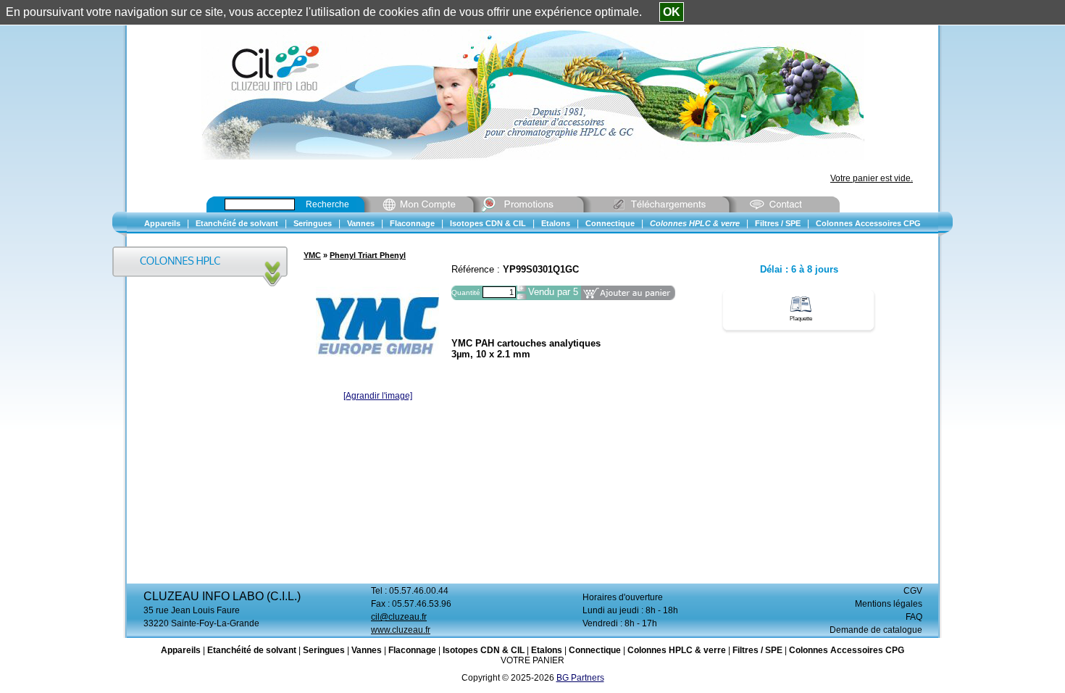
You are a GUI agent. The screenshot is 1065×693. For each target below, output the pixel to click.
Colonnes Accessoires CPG (846, 650)
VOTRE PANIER (532, 660)
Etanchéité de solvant (251, 650)
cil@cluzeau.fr (399, 617)
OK (671, 12)
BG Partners (580, 678)
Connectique (595, 650)
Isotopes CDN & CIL (484, 650)
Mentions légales (888, 604)
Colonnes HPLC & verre (676, 650)
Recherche (327, 204)
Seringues (324, 650)
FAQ (914, 617)
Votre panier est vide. (871, 178)
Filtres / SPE (757, 650)
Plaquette (801, 318)
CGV (912, 591)
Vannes (366, 650)
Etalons (546, 650)
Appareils (181, 650)
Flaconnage (412, 650)
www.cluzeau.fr (400, 630)
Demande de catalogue (876, 630)
